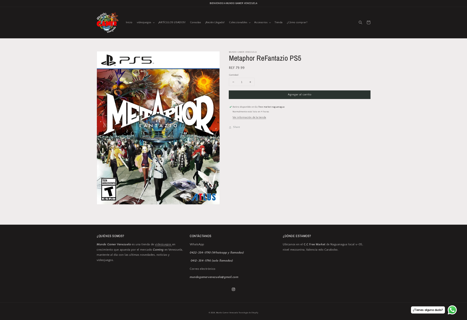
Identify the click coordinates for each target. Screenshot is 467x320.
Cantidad (233, 75)
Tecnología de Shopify (248, 313)
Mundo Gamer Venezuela (227, 313)
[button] (145, 22)
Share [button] (236, 127)
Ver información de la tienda (249, 117)
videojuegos (163, 244)
